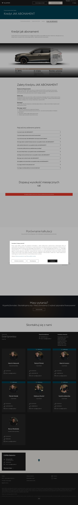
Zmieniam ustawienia (18, 260)
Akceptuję (52, 260)
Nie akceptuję (33, 260)
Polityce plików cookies (31, 256)
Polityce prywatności (20, 256)
